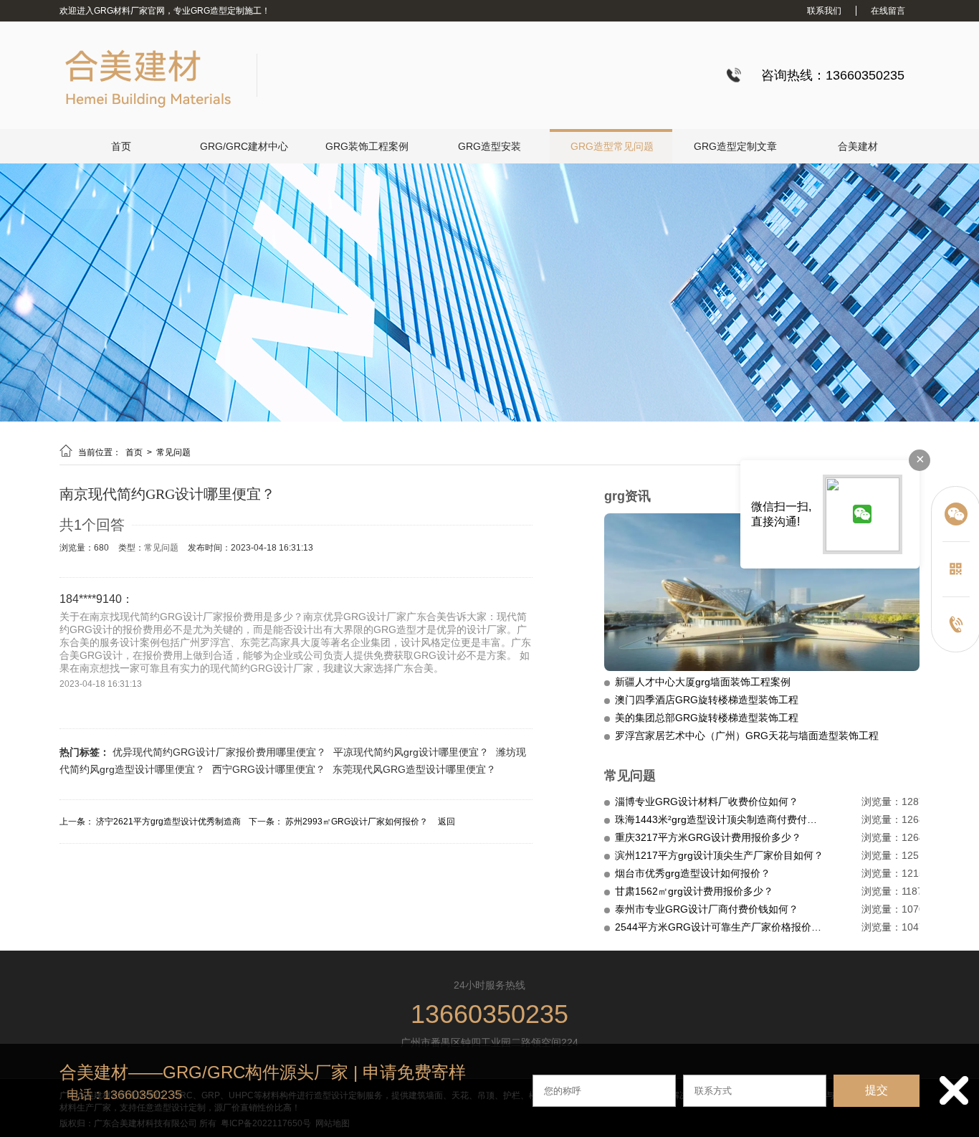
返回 (446, 822)
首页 (121, 146)
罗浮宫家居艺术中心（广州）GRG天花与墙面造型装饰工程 (747, 735)
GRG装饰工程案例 (367, 146)
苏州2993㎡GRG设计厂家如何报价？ (356, 822)
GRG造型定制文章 (735, 146)
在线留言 (888, 11)
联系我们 (824, 11)
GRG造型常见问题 (612, 146)
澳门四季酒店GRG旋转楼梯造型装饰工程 (706, 699)
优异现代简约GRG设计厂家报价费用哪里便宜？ (219, 752)
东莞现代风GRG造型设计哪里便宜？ (414, 769)
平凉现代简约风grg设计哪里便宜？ (411, 752)
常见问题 (173, 452)
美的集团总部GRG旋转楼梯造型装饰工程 (706, 717)
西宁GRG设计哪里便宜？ (268, 769)
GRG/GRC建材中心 (244, 146)
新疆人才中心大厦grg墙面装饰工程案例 (703, 682)
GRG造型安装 (489, 146)
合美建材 (858, 146)
